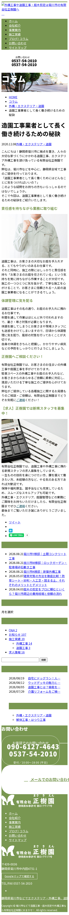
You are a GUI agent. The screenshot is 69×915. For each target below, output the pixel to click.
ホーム (13, 21)
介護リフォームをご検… (44, 691)
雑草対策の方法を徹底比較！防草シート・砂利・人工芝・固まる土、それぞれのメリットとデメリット (37, 580)
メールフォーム (14, 69)
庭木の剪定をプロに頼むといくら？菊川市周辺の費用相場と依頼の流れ (37, 591)
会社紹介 (15, 25)
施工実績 (15, 34)
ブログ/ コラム (18, 38)
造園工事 (23, 648)
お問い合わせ (17, 43)
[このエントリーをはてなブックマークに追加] (11, 531)
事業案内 (15, 30)
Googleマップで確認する (19, 876)
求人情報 (17, 652)
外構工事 (24, 643)
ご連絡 (20, 400)
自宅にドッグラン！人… (44, 678)
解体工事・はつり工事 (31, 719)
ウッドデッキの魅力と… (44, 682)
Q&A (13, 630)
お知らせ (17, 634)
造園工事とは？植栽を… (44, 687)
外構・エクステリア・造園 (26, 106)
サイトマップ (17, 47)
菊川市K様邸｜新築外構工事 (42, 571)
